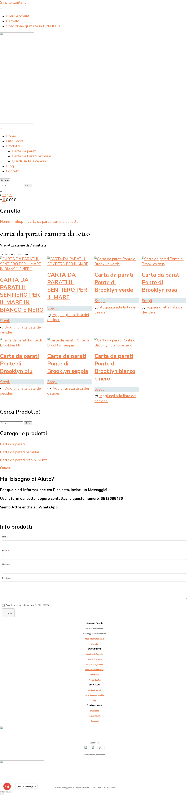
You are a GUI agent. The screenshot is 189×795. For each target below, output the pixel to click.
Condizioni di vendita (94, 654)
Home (11, 136)
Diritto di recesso (95, 659)
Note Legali (94, 675)
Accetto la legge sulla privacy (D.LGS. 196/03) (27, 605)
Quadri (5, 468)
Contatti (13, 171)
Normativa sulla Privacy (94, 670)
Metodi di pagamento (94, 664)
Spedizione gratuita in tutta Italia (33, 26)
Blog (10, 166)
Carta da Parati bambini (31, 156)
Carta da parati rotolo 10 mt (23, 460)
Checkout (94, 721)
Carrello (12, 21)
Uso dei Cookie (94, 680)
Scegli (5, 320)
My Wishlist (94, 711)
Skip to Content (13, 2)
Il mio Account (18, 16)
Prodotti (13, 146)
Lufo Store (14, 141)
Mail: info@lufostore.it (94, 639)
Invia (8, 612)
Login (7, 194)
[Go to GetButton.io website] (7, 792)
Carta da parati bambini (19, 452)
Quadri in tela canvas (29, 161)
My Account (94, 716)
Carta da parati (24, 151)
